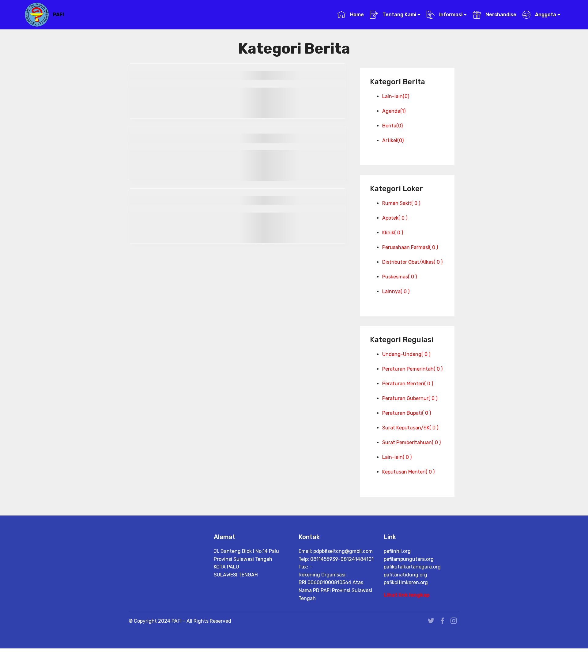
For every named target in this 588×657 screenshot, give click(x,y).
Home (356, 14)
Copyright (146, 621)
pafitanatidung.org (405, 575)
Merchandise (500, 14)
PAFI (58, 14)
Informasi (450, 14)
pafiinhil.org (397, 551)
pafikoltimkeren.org (406, 582)
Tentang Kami (398, 14)
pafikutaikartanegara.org (412, 567)
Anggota (545, 14)
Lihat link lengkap (406, 595)
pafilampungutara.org (409, 559)
